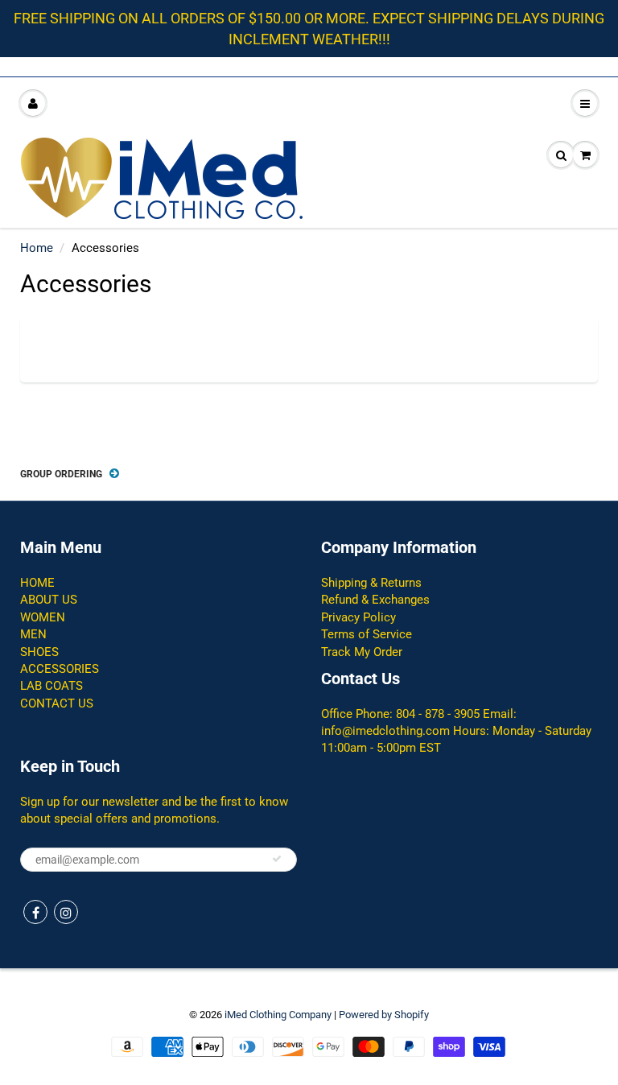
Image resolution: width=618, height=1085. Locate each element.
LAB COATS (51, 686)
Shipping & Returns (371, 583)
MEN (33, 634)
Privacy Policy (358, 617)
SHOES (39, 652)
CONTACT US (56, 703)
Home (36, 248)
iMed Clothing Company (278, 1015)
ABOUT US (48, 599)
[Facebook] (35, 912)
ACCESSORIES (59, 669)
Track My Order (361, 652)
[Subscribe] (276, 859)
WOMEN (42, 617)
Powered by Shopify (384, 1015)
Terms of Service (366, 634)
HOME (37, 583)
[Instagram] (66, 912)
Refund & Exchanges (375, 599)
